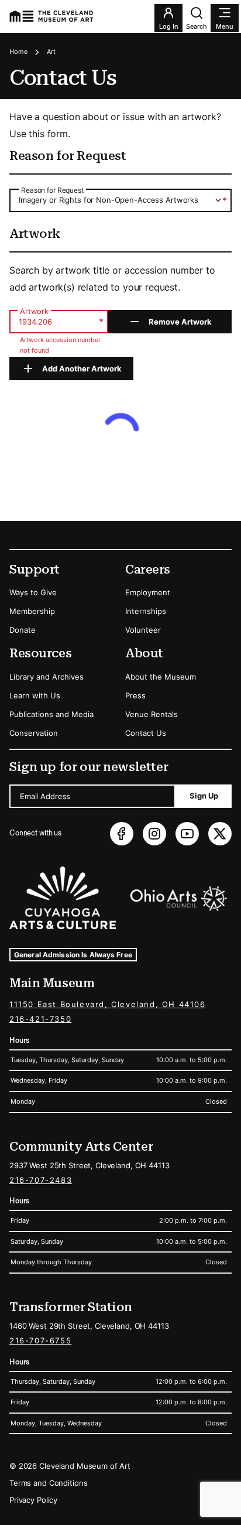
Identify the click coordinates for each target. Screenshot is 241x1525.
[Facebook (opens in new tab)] (121, 833)
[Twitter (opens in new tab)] (220, 833)
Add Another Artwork (82, 368)
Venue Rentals (151, 714)
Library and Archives (46, 676)
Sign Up (204, 795)
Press (135, 695)
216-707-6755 (40, 1340)
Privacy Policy (33, 1499)
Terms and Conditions (48, 1483)
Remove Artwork (180, 321)
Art (51, 51)
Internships (145, 611)
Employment (147, 592)
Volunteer (143, 629)
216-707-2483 (40, 1180)
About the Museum (160, 676)
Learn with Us (34, 695)
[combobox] (120, 200)
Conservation (33, 733)
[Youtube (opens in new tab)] (187, 833)
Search (196, 26)
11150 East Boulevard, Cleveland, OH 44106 (107, 1004)
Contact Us (145, 733)
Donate (22, 629)
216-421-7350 (40, 1019)
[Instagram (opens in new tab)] (154, 833)
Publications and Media (51, 714)
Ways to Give (33, 592)
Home (18, 51)
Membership (32, 611)
